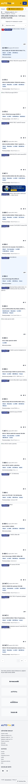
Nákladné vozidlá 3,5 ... (16, 8)
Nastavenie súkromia (5, 761)
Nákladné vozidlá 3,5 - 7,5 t (7, 737)
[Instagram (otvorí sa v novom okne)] (7, 771)
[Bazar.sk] (14, 712)
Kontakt (2, 751)
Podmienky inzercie (5, 755)
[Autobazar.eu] (14, 681)
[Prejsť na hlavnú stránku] (7, 3)
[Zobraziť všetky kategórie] (25, 9)
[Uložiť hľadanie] (2, 25)
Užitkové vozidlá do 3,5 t (6, 735)
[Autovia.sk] (14, 691)
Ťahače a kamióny (5, 741)
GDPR (2, 757)
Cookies (3, 753)
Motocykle (3, 743)
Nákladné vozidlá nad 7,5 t (7, 739)
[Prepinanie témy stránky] (20, 3)
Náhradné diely (4, 745)
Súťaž (2, 759)
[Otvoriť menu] (25, 3)
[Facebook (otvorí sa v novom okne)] (3, 771)
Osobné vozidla (4, 733)
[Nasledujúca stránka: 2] (25, 660)
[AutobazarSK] (14, 702)
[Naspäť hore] (2, 660)
